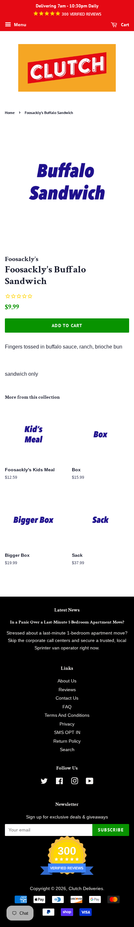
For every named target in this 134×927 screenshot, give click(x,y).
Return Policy (67, 741)
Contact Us (67, 698)
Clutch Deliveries (86, 888)
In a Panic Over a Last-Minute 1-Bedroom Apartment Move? (67, 622)
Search (67, 749)
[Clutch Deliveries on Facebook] (59, 782)
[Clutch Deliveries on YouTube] (89, 782)
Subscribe (111, 830)
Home (10, 112)
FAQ (67, 706)
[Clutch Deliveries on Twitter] (44, 782)
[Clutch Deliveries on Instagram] (74, 782)
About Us (67, 681)
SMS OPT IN (67, 732)
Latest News (67, 610)
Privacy (67, 724)
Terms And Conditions (67, 715)
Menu (19, 24)
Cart (124, 25)
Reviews (67, 689)
